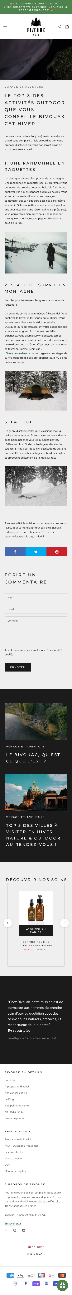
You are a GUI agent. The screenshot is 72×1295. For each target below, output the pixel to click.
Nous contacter (14, 1158)
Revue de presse (14, 1118)
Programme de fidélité (18, 1139)
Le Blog (9, 1099)
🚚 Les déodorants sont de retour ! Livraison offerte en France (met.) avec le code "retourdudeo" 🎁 (36, 6)
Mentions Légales (15, 1171)
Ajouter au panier (36, 930)
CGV (7, 1165)
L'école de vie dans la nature (21, 353)
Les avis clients (14, 1152)
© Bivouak (36, 1253)
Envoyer (17, 667)
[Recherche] (60, 26)
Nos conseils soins (16, 1093)
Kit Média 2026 (14, 1112)
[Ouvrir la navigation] (5, 26)
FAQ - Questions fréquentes (22, 1146)
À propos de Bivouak (17, 1086)
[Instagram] (14, 1230)
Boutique (10, 1080)
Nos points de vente (17, 1105)
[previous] (7, 923)
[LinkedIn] (23, 1230)
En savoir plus (13, 1223)
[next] (64, 923)
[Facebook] (6, 1230)
